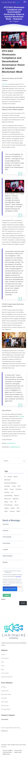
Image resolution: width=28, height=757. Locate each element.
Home (10, 21)
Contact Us (4, 731)
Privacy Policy (18, 750)
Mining (6, 502)
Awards (10, 476)
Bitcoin (16, 476)
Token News (4, 702)
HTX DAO (4, 84)
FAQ (2, 662)
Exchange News (5, 709)
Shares (17, 505)
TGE (18, 508)
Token (6, 511)
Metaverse (16, 498)
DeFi (19, 486)
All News (3, 687)
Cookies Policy (17, 752)
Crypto (14, 486)
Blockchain (7, 479)
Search (3, 599)
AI (5, 476)
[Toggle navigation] (25, 1)
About (3, 666)
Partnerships (5, 673)
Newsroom (16, 21)
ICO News (4, 698)
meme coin (7, 498)
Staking (6, 508)
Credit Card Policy (7, 752)
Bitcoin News (5, 705)
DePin (6, 489)
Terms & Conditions (8, 750)
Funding (6, 492)
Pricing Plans (5, 658)
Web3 (18, 511)
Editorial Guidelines (7, 677)
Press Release (8, 505)
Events (12, 489)
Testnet (13, 508)
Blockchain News (6, 694)
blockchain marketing (10, 483)
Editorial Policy (6, 754)
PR (15, 502)
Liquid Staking (8, 495)
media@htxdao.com (15, 447)
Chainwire (7, 486)
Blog (2, 669)
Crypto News (5, 691)
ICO (12, 492)
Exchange (18, 489)
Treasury (12, 511)
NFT (11, 502)
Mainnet (16, 495)
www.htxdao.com (10, 443)
